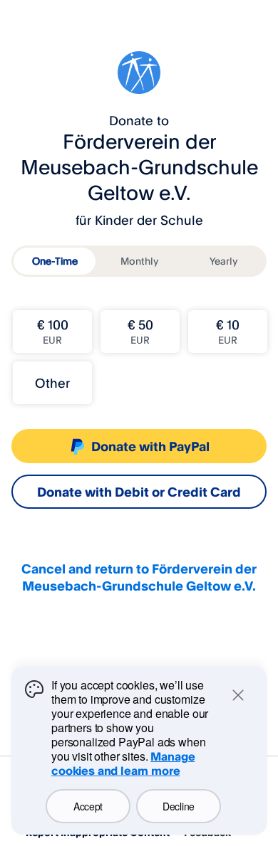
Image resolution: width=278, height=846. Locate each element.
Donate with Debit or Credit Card (139, 491)
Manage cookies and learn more (123, 763)
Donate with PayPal (150, 446)
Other (52, 383)
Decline (179, 806)
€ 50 (140, 331)
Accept (88, 806)
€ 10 (228, 331)
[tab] (55, 261)
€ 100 (52, 331)
